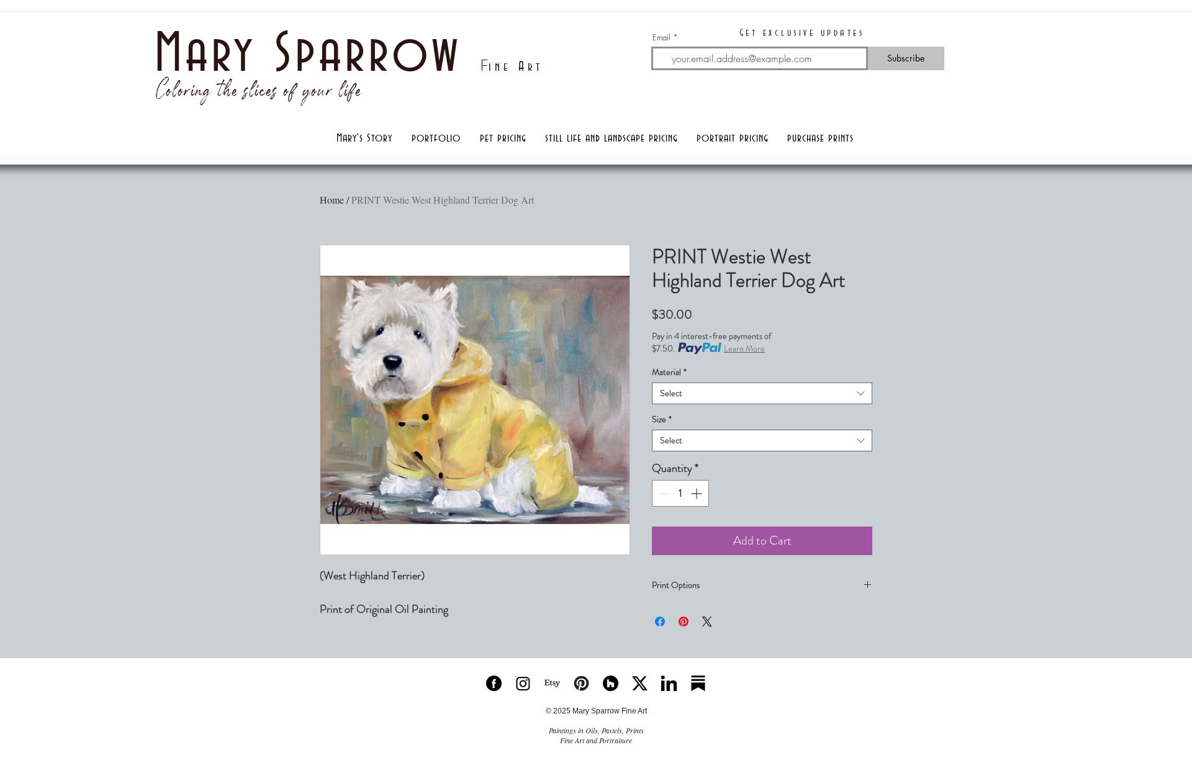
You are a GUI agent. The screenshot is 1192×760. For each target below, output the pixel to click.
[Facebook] (494, 683)
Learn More (744, 348)
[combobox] (762, 393)
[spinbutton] (680, 493)
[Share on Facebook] (659, 621)
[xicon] (640, 683)
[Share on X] (707, 621)
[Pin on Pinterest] (683, 621)
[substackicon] (698, 683)
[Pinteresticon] (581, 683)
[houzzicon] (610, 683)
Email (661, 38)
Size (662, 419)
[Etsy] (552, 683)
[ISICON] (523, 683)
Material (669, 372)
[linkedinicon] (669, 683)
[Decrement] (663, 493)
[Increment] (697, 493)
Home (332, 199)
